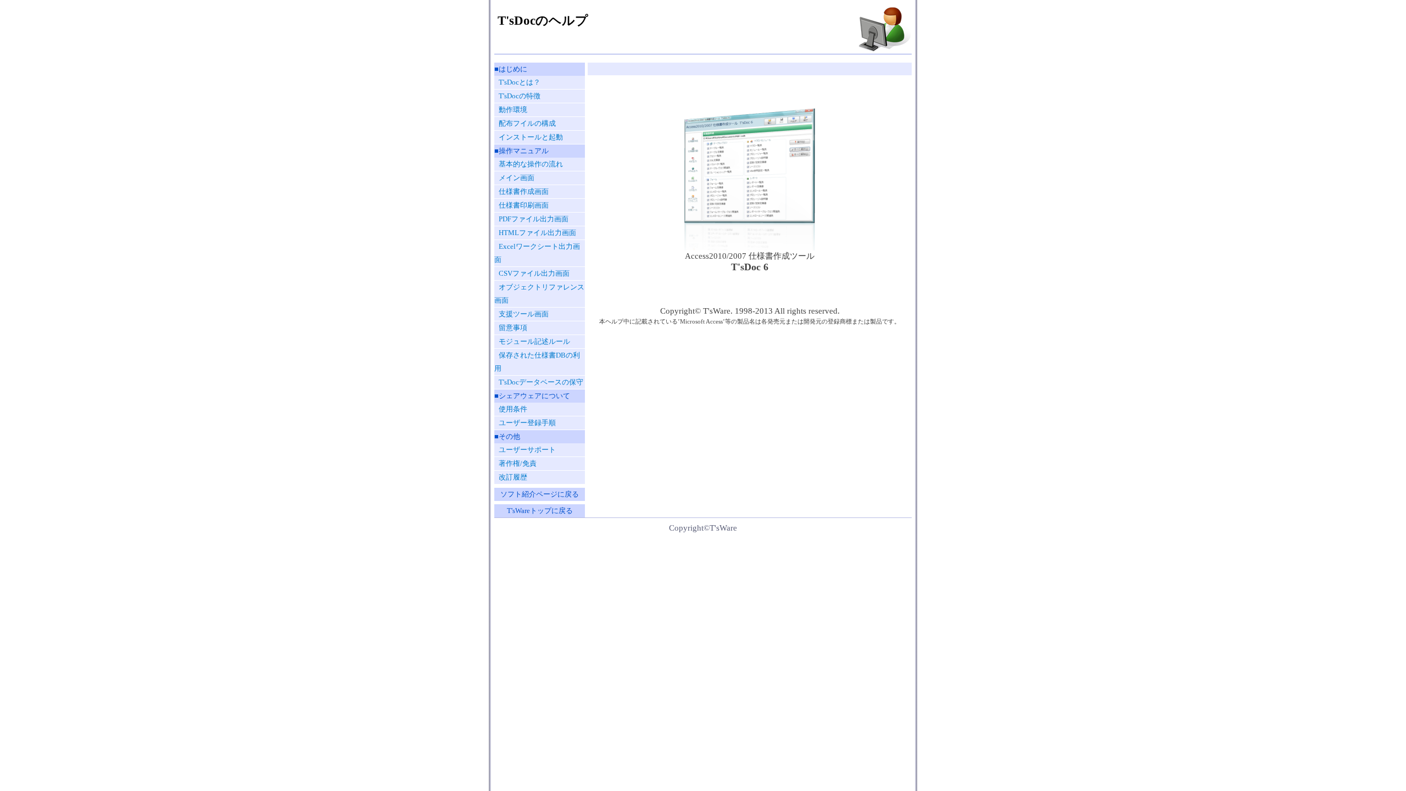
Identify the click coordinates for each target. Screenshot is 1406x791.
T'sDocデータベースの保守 (541, 382)
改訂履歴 (513, 477)
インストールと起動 (531, 137)
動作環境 (513, 109)
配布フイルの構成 (527, 123)
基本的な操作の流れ (531, 164)
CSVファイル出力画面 (534, 273)
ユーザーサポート (527, 449)
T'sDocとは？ (519, 82)
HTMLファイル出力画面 (537, 233)
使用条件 (513, 409)
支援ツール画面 (524, 314)
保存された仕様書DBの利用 (537, 361)
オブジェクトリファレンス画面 (539, 293)
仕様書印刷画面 (524, 205)
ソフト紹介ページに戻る (539, 494)
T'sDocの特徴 (519, 96)
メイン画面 (516, 178)
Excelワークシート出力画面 (537, 253)
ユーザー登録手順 (527, 423)
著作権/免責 (518, 463)
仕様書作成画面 (524, 191)
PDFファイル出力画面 (533, 219)
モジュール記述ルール (534, 341)
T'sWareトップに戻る (540, 510)
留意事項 (513, 328)
